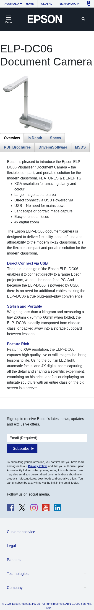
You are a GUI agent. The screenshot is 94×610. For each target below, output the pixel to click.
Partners (14, 560)
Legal (11, 546)
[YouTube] (46, 507)
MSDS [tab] (80, 147)
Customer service (21, 532)
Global (46, 3)
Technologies (18, 574)
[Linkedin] (57, 507)
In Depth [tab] (35, 138)
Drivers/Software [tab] (53, 147)
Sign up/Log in (69, 3)
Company (15, 588)
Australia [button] (12, 3)
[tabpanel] (47, 275)
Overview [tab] (12, 138)
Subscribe (21, 448)
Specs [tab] (55, 138)
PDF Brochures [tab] (17, 147)
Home (30, 3)
